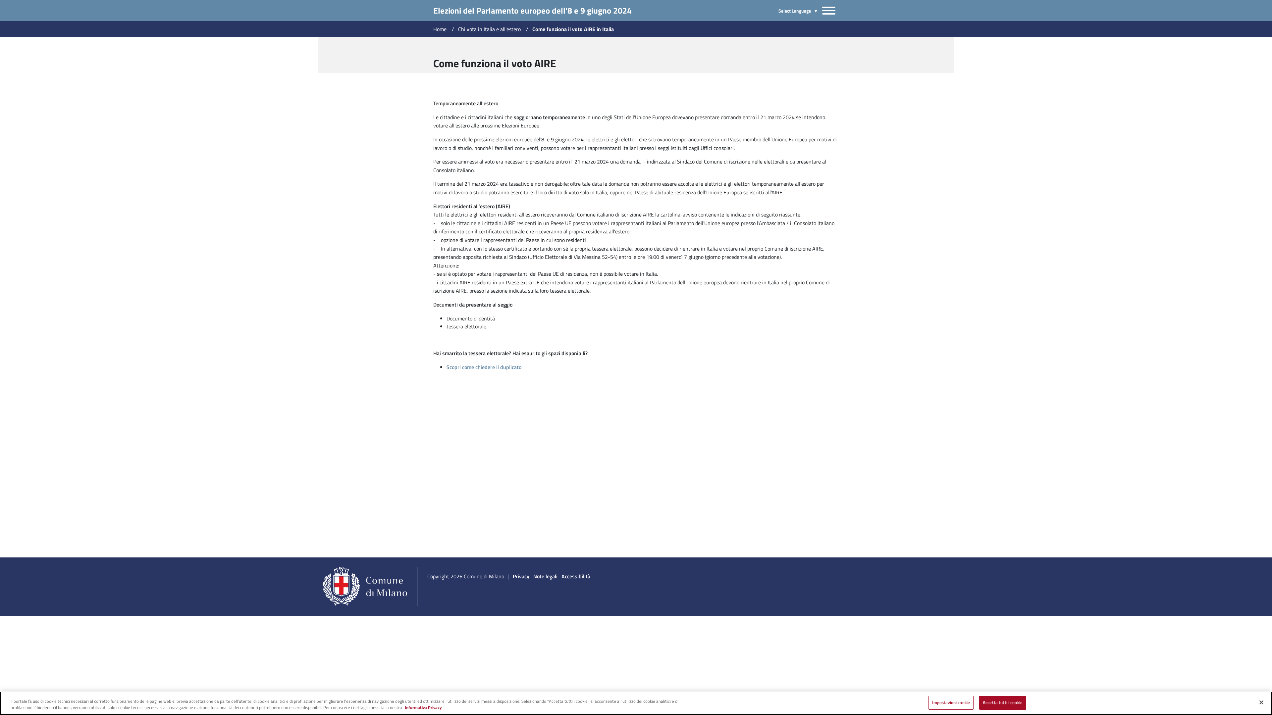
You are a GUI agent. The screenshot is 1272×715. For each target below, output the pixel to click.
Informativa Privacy (423, 707)
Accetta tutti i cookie (1003, 702)
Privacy (521, 576)
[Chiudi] (1261, 702)
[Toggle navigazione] (829, 11)
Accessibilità (575, 576)
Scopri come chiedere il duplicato (484, 367)
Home (440, 29)
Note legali (545, 576)
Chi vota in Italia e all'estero (489, 29)
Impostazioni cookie (951, 702)
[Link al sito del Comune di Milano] (367, 586)
